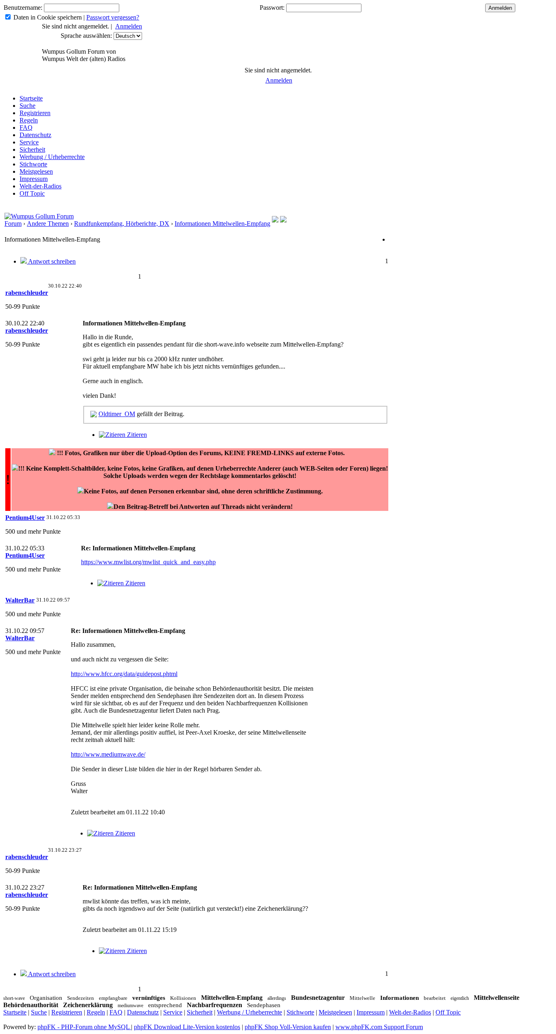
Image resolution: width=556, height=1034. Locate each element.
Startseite (31, 98)
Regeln (29, 120)
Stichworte (33, 164)
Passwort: (272, 7)
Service (29, 142)
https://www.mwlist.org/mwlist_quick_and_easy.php (148, 561)
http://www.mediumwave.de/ (108, 754)
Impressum (34, 178)
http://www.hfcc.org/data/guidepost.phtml (124, 673)
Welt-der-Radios (40, 186)
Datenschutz (35, 134)
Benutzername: (23, 7)
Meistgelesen (36, 171)
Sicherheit (32, 149)
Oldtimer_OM (117, 413)
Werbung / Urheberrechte (52, 156)
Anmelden (128, 26)
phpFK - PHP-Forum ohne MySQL (84, 1026)
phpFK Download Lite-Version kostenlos (187, 1026)
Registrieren (35, 112)
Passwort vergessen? (112, 17)
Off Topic (32, 193)
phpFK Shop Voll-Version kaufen (288, 1026)
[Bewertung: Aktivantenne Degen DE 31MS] (283, 220)
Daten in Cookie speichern (47, 17)
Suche (27, 105)
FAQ (26, 127)
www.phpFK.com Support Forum (379, 1026)
